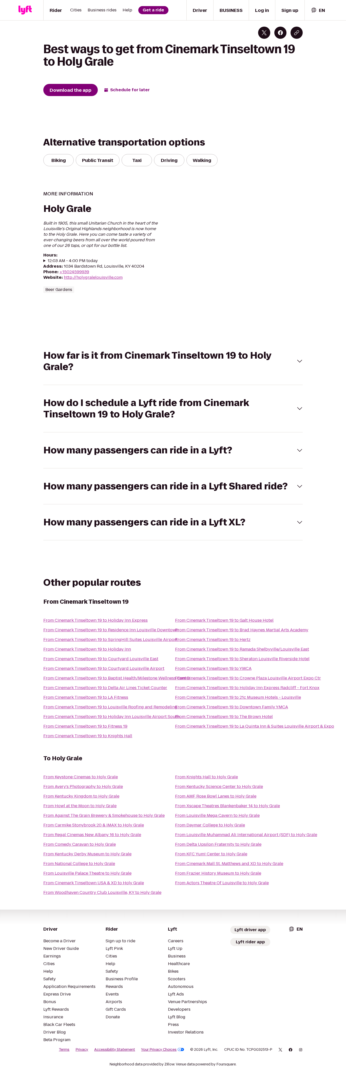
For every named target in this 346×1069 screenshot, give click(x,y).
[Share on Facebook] (280, 33)
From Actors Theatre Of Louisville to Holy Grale (222, 883)
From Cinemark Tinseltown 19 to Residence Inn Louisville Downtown (110, 630)
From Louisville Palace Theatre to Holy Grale (87, 873)
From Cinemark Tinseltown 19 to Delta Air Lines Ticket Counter (105, 688)
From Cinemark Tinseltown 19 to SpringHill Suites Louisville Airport (110, 639)
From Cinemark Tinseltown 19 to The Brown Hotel (224, 717)
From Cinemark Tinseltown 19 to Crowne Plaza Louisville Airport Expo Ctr (248, 678)
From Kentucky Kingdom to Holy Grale (81, 796)
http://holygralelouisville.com (93, 277)
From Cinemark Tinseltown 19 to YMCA (213, 668)
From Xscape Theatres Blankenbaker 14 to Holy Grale (227, 806)
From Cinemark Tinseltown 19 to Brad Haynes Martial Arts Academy (241, 630)
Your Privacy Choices (159, 1049)
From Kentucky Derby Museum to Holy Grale (87, 854)
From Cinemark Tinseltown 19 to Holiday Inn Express (95, 620)
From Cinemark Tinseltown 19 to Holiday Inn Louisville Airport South (111, 717)
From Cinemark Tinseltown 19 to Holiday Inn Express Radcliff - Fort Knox (247, 688)
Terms (64, 1049)
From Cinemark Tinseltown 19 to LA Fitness (85, 697)
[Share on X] (264, 33)
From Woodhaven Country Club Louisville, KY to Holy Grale (102, 892)
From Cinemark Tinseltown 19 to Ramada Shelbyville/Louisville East (242, 649)
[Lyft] (25, 10)
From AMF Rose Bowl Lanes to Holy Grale (215, 796)
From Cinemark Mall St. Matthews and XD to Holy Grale (229, 864)
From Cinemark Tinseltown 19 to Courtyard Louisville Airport (103, 668)
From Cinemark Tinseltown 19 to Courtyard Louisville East (100, 659)
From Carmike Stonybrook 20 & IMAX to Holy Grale (93, 825)
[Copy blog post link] (297, 33)
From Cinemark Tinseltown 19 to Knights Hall (87, 736)
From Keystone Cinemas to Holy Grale (80, 777)
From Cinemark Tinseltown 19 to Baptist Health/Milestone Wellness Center (116, 678)
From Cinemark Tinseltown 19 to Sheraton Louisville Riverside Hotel (242, 659)
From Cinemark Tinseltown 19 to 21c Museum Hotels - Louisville (238, 697)
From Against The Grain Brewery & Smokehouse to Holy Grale (104, 815)
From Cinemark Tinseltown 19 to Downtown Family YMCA (231, 707)
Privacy (81, 1049)
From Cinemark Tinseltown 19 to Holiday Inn (87, 649)
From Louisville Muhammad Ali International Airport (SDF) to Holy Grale (246, 835)
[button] (173, 361)
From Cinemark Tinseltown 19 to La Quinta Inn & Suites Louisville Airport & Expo (254, 726)
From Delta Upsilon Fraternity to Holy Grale (218, 844)
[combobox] (318, 10)
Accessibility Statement (114, 1049)
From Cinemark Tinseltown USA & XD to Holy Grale (93, 883)
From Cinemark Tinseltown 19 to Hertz (213, 639)
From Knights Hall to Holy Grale (206, 777)
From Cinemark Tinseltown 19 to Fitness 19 (85, 726)
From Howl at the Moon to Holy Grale (80, 806)
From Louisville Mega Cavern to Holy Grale (217, 815)
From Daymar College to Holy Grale (210, 825)
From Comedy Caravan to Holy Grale (79, 844)
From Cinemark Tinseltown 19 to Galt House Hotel (224, 620)
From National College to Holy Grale (79, 864)
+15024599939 (74, 272)
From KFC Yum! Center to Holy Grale (211, 854)
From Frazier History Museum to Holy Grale (218, 873)
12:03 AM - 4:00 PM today (73, 261)
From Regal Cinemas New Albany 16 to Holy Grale (92, 835)
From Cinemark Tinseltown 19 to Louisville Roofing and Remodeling (110, 707)
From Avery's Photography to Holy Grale (83, 786)
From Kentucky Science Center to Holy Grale (219, 786)
